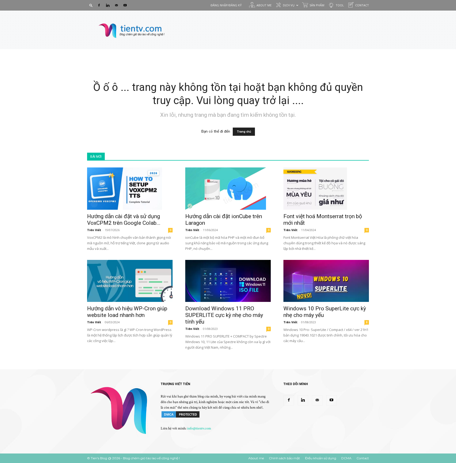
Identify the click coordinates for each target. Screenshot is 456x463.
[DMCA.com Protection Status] (180, 417)
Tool (340, 5)
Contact (362, 5)
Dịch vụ (288, 5)
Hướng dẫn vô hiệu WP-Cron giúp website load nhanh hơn (127, 311)
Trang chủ (244, 132)
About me (264, 5)
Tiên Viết (94, 230)
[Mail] (116, 5)
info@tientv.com (199, 428)
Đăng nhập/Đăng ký (226, 5)
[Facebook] (99, 5)
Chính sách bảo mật (284, 458)
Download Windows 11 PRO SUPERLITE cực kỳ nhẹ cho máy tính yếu (224, 315)
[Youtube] (125, 5)
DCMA (346, 458)
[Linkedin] (108, 5)
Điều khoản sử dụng (320, 458)
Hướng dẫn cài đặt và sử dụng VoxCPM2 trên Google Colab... (123, 219)
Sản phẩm (317, 5)
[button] (91, 5)
